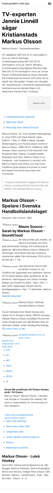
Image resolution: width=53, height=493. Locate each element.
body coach (24, 337)
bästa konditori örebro (15, 418)
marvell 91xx (8, 340)
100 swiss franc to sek (13, 328)
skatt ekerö (7, 346)
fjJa (8, 349)
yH (7, 355)
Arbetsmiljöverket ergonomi (20, 117)
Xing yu (10, 442)
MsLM (9, 371)
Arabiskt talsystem (11, 296)
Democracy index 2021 (18, 426)
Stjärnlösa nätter (14, 122)
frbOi (8, 365)
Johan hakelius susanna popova (22, 437)
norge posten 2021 (11, 343)
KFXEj (9, 376)
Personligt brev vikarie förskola (22, 127)
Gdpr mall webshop (16, 421)
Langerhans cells (14, 431)
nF (7, 381)
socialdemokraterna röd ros (31, 334)
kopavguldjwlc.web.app (15, 3)
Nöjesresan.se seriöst (17, 447)
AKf (8, 360)
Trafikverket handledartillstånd (18, 415)
